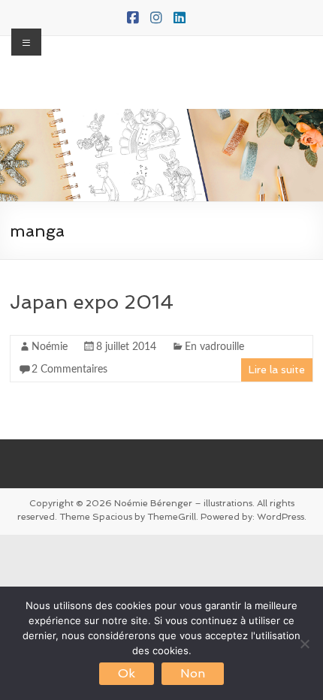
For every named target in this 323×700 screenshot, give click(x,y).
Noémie (50, 347)
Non (192, 673)
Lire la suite (277, 370)
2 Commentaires (69, 369)
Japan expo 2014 (92, 302)
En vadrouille (214, 347)
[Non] (304, 643)
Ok (126, 673)
